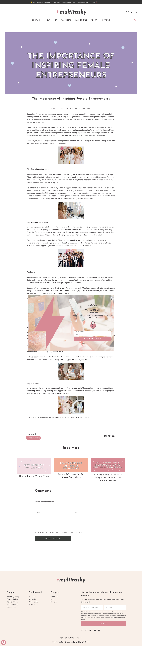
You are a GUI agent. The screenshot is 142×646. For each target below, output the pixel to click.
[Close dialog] (111, 297)
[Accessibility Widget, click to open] (3, 642)
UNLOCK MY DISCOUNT (92, 339)
